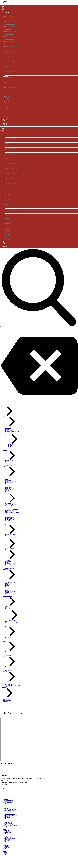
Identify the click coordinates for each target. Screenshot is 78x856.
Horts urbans (8, 590)
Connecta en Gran (9, 686)
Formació (7, 621)
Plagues (7, 589)
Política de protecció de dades (6, 791)
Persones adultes (8, 514)
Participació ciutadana (11, 26)
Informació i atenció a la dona (11, 651)
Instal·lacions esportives (10, 534)
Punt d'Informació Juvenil (10, 567)
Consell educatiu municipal (10, 504)
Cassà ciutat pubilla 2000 (10, 481)
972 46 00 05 (5, 1)
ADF (6, 636)
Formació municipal (9, 511)
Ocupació (7, 623)
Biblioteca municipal (9, 477)
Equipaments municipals (10, 482)
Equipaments (8, 428)
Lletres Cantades (8, 491)
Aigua (6, 579)
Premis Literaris (8, 487)
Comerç (7, 606)
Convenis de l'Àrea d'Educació (11, 509)
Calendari (5, 698)
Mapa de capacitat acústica (11, 591)
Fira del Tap (5, 703)
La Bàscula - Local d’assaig (10, 563)
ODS (6, 44)
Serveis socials (9, 90)
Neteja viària (8, 587)
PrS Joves (10, 445)
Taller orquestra (8, 655)
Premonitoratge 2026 (9, 568)
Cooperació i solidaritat (10, 461)
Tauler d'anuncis (9, 73)
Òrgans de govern (9, 66)
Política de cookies (4, 793)
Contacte (5, 124)
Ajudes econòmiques (9, 503)
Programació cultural (9, 488)
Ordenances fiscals (10, 24)
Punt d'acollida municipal (10, 464)
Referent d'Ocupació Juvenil (11, 564)
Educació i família (9, 510)
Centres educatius (9, 505)
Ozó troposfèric (8, 592)
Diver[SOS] (7, 107)
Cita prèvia (6, 123)
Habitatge (7, 112)
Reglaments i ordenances (11, 51)
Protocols (8, 68)
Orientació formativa (9, 513)
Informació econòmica (11, 61)
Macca (6, 484)
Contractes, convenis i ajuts (12, 59)
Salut (6, 103)
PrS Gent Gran (11, 447)
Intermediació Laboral (10, 654)
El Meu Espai (8, 21)
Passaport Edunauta (9, 506)
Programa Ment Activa (10, 683)
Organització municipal (11, 46)
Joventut (7, 101)
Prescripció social (9, 433)
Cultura (7, 93)
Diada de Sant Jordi (7, 699)
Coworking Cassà (9, 607)
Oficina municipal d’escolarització (12, 512)
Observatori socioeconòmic (11, 622)
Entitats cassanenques (11, 80)
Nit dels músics (8, 486)
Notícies (5, 119)
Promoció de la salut (9, 430)
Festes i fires (8, 82)
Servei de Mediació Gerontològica (12, 685)
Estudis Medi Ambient (10, 594)
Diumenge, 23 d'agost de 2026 (5, 4)
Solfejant (7, 490)
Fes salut (7, 429)
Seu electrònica (9, 54)
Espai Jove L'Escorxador (10, 562)
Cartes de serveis (9, 56)
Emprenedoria (8, 608)
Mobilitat (7, 586)
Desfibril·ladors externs (10, 426)
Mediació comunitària (10, 462)
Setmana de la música (9, 489)
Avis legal (2, 788)
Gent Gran (7, 98)
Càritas (6, 652)
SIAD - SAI (7, 667)
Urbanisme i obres (9, 34)
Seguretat (7, 117)
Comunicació (8, 19)
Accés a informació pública (12, 14)
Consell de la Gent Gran (10, 681)
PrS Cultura (10, 446)
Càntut (6, 479)
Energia (7, 583)
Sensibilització (8, 669)
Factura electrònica (10, 41)
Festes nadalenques (7, 700)
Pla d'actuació (8, 670)
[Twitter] (77, 8)
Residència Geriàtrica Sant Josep (12, 431)
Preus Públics (8, 49)
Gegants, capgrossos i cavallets (11, 483)
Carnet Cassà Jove (9, 561)
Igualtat (7, 85)
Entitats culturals (8, 480)
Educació (7, 109)
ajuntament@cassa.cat (7, 2)
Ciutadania (8, 77)
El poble (5, 76)
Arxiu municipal (8, 476)
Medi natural (8, 584)
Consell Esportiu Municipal (11, 536)
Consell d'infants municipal (11, 508)
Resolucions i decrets (10, 31)
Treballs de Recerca (9, 521)
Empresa (7, 609)
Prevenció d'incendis (9, 640)
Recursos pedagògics (9, 519)
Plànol (5, 120)
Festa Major (5, 701)
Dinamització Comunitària (10, 684)
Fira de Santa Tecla (7, 702)
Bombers (7, 638)
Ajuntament (6, 12)
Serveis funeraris (8, 432)
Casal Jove (7, 560)
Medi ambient (8, 114)
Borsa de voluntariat (9, 460)
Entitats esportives (9, 535)
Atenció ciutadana (10, 36)
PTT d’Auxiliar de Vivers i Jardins (12, 516)
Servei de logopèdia (9, 520)
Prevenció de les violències (10, 666)
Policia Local (8, 637)
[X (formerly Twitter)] (3, 707)
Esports (7, 96)
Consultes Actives (9, 39)
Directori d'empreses (12, 620)
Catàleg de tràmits (10, 16)
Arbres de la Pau (8, 465)
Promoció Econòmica (10, 87)
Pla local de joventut (9, 565)
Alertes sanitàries (9, 581)
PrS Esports (10, 444)
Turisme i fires (8, 625)
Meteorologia (8, 585)
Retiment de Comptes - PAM (11, 71)
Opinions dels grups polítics (12, 63)
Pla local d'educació (9, 517)
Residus (7, 593)
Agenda (5, 122)
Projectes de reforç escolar (11, 518)
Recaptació (8, 29)
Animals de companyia (10, 582)
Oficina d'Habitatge (9, 548)
